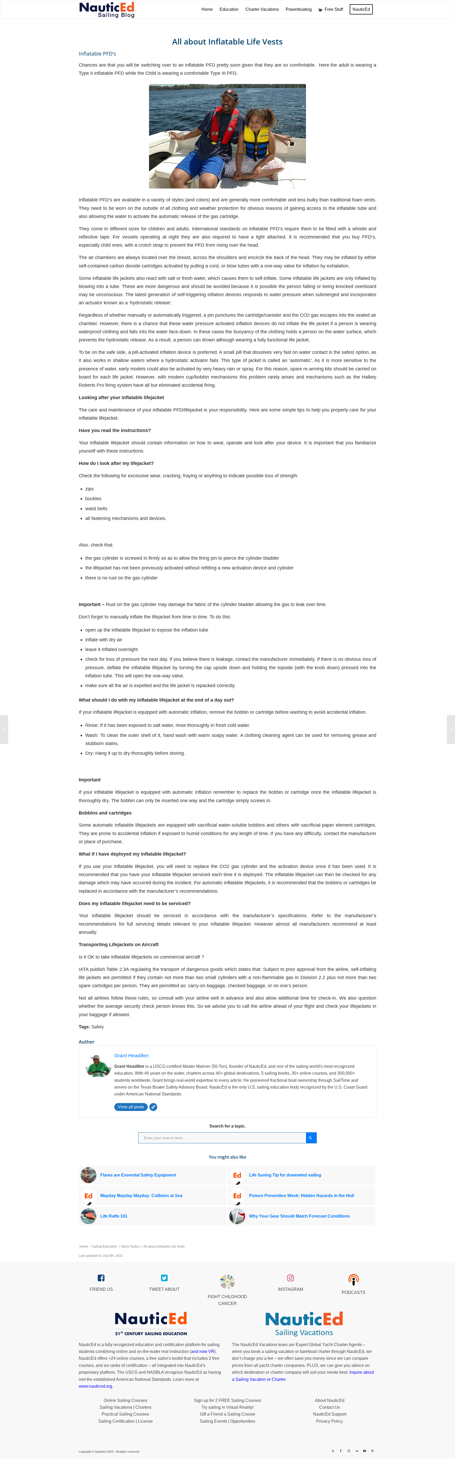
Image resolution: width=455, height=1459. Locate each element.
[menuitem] (207, 9)
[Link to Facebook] (341, 1451)
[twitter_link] (164, 1278)
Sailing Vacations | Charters (125, 1407)
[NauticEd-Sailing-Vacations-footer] (304, 1324)
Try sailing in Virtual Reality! (227, 1407)
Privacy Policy (329, 1421)
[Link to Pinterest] (372, 1451)
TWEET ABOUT (164, 1289)
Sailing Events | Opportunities (227, 1421)
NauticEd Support (329, 1414)
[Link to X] (333, 1451)
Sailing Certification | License (125, 1421)
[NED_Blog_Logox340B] (107, 9)
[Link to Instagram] (349, 1451)
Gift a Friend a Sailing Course (227, 1414)
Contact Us (329, 1407)
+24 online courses (126, 1358)
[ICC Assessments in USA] (4, 729)
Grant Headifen (131, 1055)
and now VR (202, 1351)
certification (136, 1365)
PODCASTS (353, 1292)
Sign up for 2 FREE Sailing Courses (227, 1400)
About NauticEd (329, 1400)
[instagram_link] (290, 1278)
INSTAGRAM (290, 1289)
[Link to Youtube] (364, 1451)
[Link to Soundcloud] (356, 1451)
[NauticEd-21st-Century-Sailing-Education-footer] (150, 1324)
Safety (97, 1026)
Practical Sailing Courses (125, 1414)
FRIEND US (101, 1289)
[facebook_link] (101, 1278)
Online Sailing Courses (125, 1400)
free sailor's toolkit (167, 1358)
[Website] (153, 1107)
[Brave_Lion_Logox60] (227, 1282)
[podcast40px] (353, 1280)
